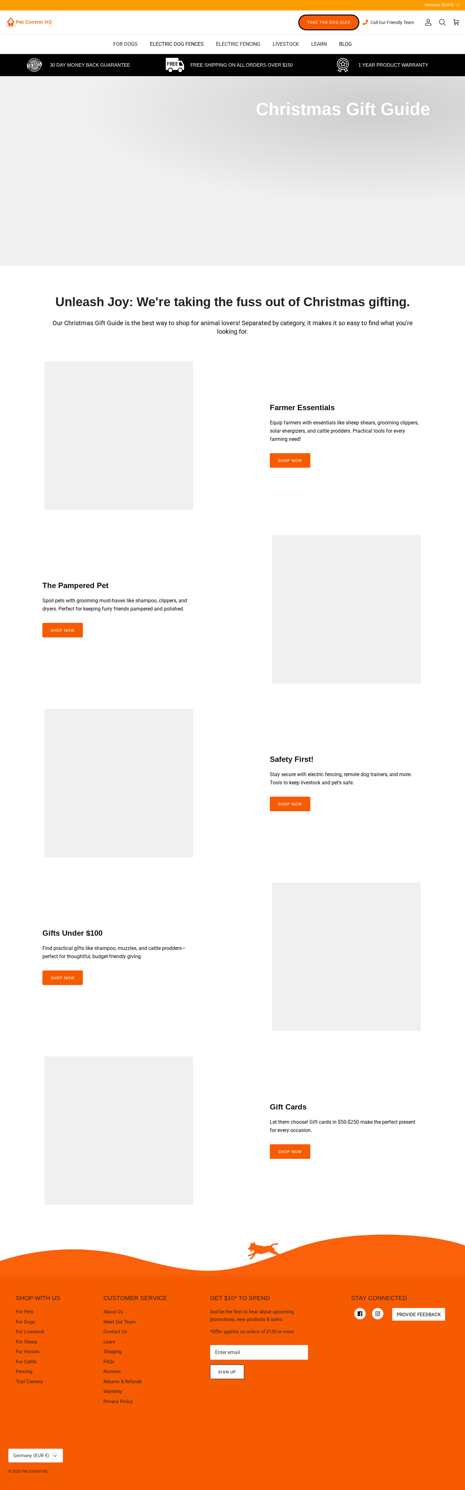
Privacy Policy (118, 1401)
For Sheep (26, 1342)
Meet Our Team (119, 1322)
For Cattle (26, 1362)
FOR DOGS (125, 44)
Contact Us (115, 1332)
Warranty (112, 1391)
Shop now (290, 1151)
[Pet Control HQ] (29, 22)
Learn (109, 1342)
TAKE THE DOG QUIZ (328, 22)
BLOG (345, 44)
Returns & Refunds (122, 1381)
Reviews (112, 1371)
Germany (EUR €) (442, 4)
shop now (290, 460)
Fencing (24, 1371)
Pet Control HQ (34, 1471)
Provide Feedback (419, 1314)
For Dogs (25, 1322)
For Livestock (30, 1332)
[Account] (427, 22)
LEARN (319, 44)
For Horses (28, 1351)
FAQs (109, 1362)
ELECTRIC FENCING (238, 44)
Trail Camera (29, 1381)
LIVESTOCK (286, 44)
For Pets (25, 1312)
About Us (113, 1312)
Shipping (112, 1351)
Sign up (227, 1372)
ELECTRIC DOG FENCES (177, 44)
